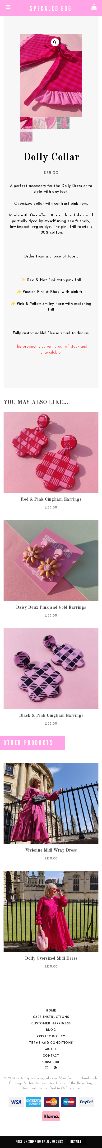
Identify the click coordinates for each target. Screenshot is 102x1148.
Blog (51, 1030)
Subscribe (51, 1062)
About (51, 1049)
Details (76, 1141)
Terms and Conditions (51, 1043)
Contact (51, 1056)
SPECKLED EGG (51, 8)
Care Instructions (51, 1017)
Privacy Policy (51, 1036)
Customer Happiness (51, 1023)
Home (51, 1010)
